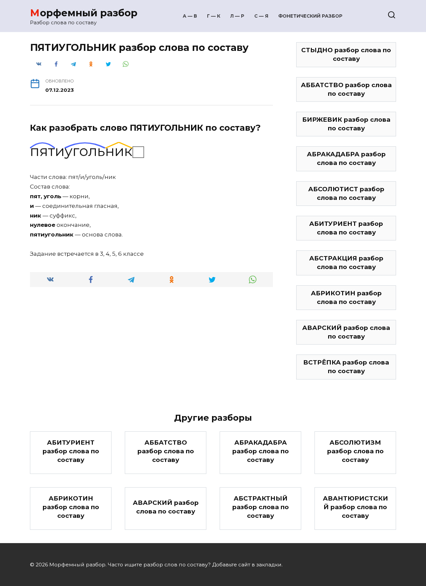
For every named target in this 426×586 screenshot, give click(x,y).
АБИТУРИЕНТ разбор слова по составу (346, 228)
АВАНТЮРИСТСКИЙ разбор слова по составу (355, 507)
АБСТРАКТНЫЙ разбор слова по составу (260, 507)
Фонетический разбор (310, 16)
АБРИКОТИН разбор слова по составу (346, 297)
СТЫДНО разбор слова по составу (346, 54)
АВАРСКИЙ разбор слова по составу (346, 332)
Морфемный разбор (83, 13)
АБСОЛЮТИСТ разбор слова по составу (346, 193)
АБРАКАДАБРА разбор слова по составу (346, 158)
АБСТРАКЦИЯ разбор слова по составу (346, 262)
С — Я (261, 16)
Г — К (213, 16)
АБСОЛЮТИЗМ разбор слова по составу (355, 451)
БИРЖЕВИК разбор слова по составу (346, 124)
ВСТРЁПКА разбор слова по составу (346, 367)
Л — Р (237, 16)
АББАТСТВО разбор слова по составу (346, 89)
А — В (190, 16)
